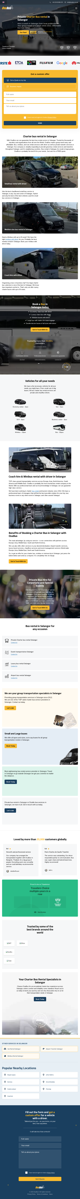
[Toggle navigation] (76, 8)
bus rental (35, 491)
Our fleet (22, 359)
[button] (38, 363)
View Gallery (62, 468)
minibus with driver (12, 239)
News (50, 1194)
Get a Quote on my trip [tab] (18, 80)
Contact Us (58, 359)
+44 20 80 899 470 (57, 2)
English (3, 2)
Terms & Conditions (42, 1194)
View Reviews (42, 912)
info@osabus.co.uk (72, 2)
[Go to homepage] (7, 7)
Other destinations (40, 359)
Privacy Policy (52, 117)
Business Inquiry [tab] (15, 86)
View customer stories (40, 346)
